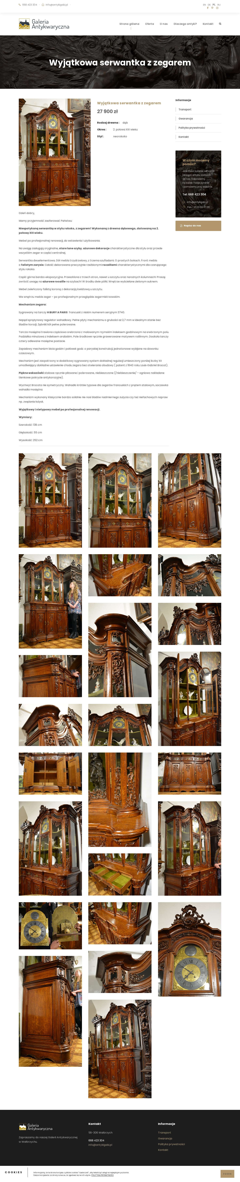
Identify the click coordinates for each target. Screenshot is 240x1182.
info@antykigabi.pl (57, 4)
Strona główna (129, 24)
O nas (164, 24)
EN (204, 4)
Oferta (149, 24)
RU (219, 4)
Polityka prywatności (192, 127)
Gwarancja (186, 118)
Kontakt (208, 24)
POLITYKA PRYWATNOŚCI (102, 1175)
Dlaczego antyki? (185, 24)
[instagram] (217, 8)
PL (214, 4)
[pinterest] (212, 8)
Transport (185, 109)
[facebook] (207, 8)
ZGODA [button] (227, 1174)
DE (209, 4)
